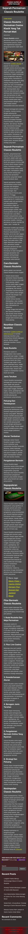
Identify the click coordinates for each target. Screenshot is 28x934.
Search (4, 866)
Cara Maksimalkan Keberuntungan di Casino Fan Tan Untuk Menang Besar (14, 896)
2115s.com (18, 849)
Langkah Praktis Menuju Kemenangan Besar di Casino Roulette (13, 881)
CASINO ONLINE (8, 18)
